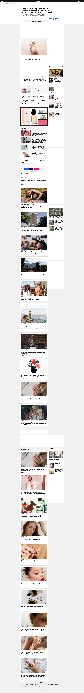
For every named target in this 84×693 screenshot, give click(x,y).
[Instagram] (41, 690)
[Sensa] (49, 686)
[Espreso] (34, 686)
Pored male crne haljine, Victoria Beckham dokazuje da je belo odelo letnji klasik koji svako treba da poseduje (34, 429)
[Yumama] (53, 686)
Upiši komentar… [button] (26, 184)
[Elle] (2, 1)
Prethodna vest (26, 160)
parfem (26, 58)
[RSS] (47, 690)
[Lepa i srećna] (42, 686)
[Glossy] (39, 686)
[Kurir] (26, 686)
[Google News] (45, 690)
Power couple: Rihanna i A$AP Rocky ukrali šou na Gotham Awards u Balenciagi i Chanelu (33, 302)
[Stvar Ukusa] (57, 686)
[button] (45, 19)
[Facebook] (37, 690)
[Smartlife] (45, 686)
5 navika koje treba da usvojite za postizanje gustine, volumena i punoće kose (33, 328)
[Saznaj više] (62, 206)
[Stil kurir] (36, 686)
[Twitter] (39, 690)
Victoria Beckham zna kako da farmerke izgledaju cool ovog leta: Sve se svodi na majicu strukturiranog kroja (34, 427)
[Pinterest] (43, 690)
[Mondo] (29, 686)
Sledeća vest (42, 160)
